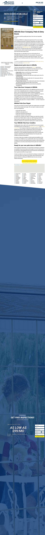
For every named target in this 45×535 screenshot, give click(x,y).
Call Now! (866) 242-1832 (22, 419)
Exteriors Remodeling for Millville (21, 29)
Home (15, 29)
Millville (34, 67)
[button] (22, 3)
